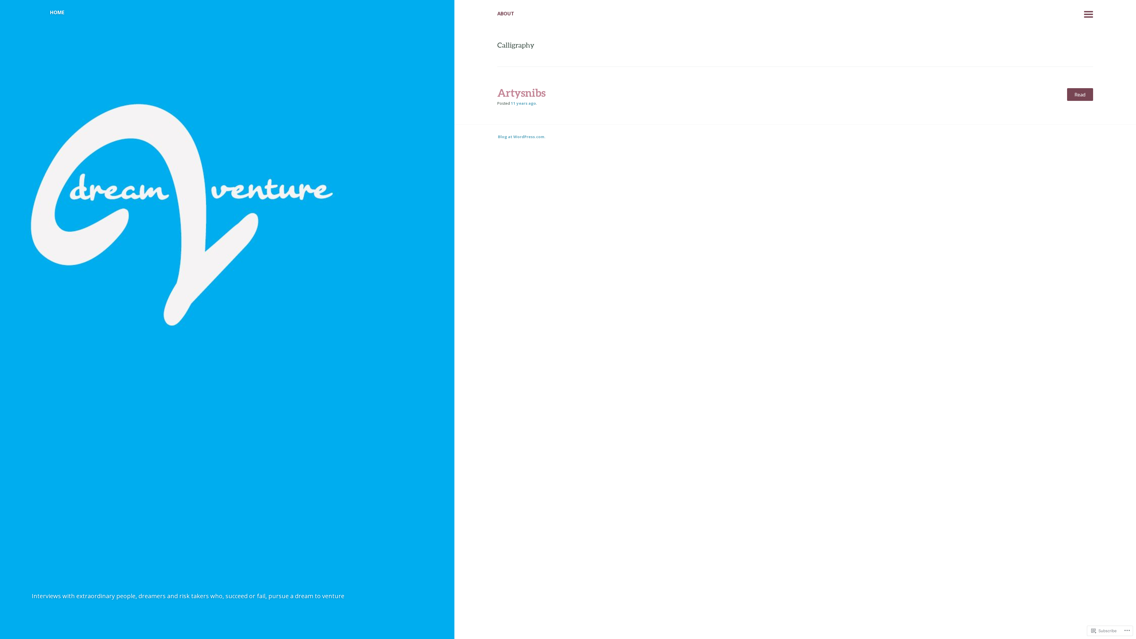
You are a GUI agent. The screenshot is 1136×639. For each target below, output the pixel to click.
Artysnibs (521, 92)
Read (1080, 94)
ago (523, 103)
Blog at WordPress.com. (522, 136)
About (505, 13)
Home (57, 12)
